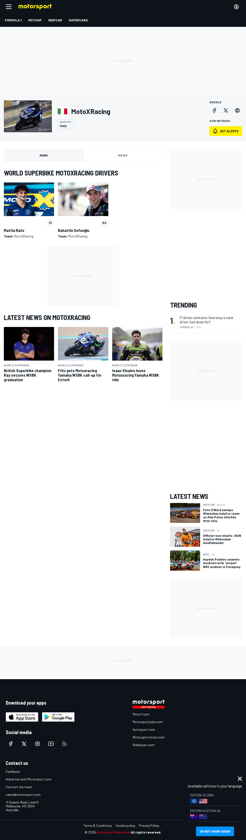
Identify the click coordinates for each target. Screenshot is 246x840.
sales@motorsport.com (23, 794)
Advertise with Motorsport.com (28, 779)
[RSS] (64, 744)
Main (44, 155)
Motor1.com (141, 714)
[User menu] (236, 7)
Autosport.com (144, 729)
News (123, 155)
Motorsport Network (113, 832)
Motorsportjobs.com (148, 722)
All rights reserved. (146, 832)
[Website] (237, 110)
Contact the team (19, 787)
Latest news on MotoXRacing (47, 317)
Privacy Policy (149, 825)
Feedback (13, 771)
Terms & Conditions (97, 825)
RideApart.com (143, 745)
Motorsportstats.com (149, 737)
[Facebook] (214, 110)
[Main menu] (8, 7)
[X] (226, 110)
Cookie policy (125, 825)
